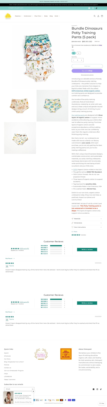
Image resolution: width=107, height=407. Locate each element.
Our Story (7, 359)
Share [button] (75, 231)
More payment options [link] (87, 74)
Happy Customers (9, 379)
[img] (10, 263)
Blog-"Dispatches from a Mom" (14, 362)
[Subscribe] (32, 389)
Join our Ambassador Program (14, 370)
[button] (18, 16)
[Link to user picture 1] (10, 278)
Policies (6, 365)
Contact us (7, 367)
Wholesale (7, 356)
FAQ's (6, 373)
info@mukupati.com (16, 8)
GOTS (75, 169)
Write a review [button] (87, 249)
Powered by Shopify (58, 403)
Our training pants (78, 115)
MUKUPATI (50, 403)
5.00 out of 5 (24, 248)
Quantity (74, 56)
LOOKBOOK (8, 376)
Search (6, 353)
